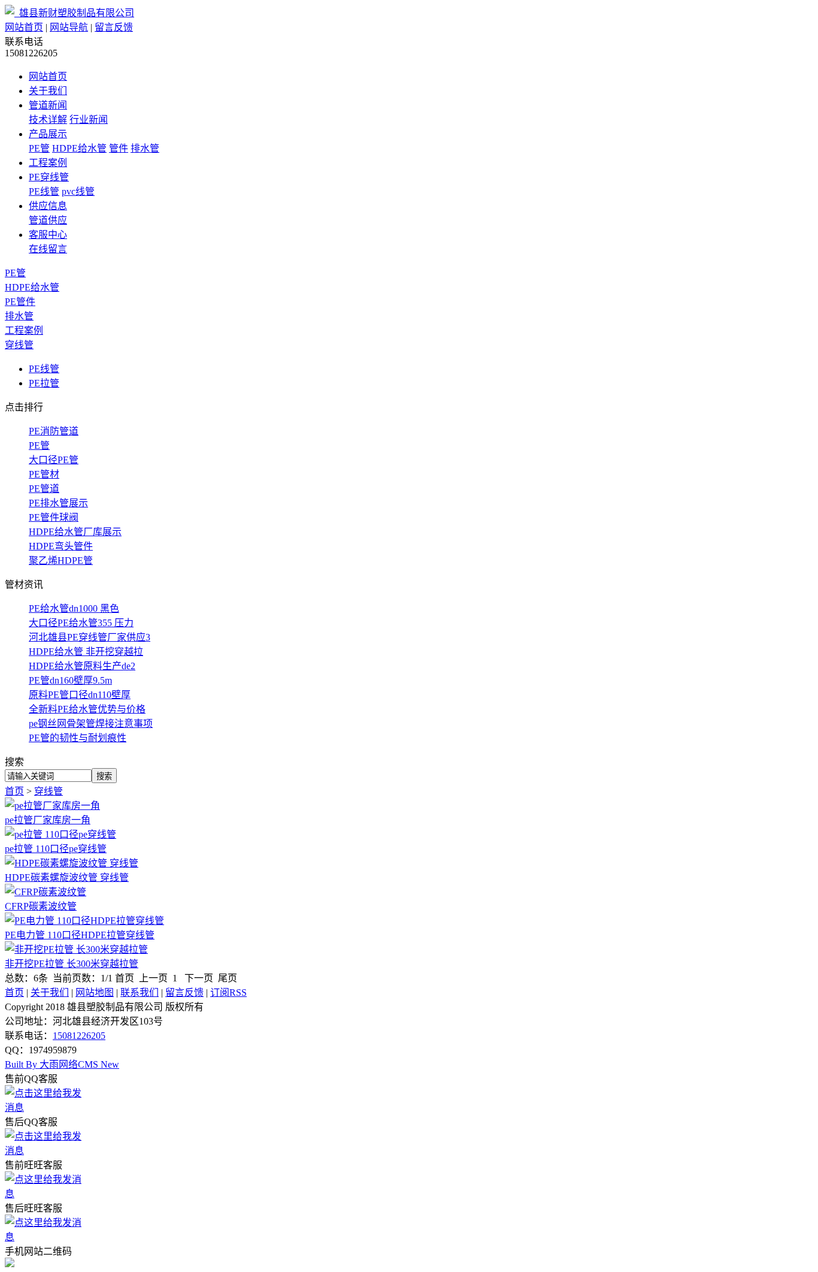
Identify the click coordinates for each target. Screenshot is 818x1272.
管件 (118, 148)
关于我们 (48, 91)
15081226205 (79, 1036)
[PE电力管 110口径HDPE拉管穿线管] (84, 921)
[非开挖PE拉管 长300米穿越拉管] (76, 949)
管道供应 (48, 220)
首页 (14, 791)
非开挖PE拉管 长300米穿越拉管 (71, 964)
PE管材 (44, 474)
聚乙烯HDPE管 (61, 560)
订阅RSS (228, 992)
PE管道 (44, 489)
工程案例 (48, 163)
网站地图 (94, 992)
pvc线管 (78, 191)
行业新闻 (88, 119)
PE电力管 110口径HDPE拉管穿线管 (79, 935)
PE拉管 (44, 383)
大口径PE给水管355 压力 (81, 623)
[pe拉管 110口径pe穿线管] (60, 834)
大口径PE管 (53, 460)
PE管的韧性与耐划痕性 (77, 738)
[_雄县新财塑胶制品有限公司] (69, 13)
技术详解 (48, 119)
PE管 (39, 148)
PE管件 (20, 302)
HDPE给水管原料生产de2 (82, 666)
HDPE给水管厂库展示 (75, 532)
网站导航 (69, 27)
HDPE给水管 (79, 148)
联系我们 (139, 992)
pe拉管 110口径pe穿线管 (56, 849)
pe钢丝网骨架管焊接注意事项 (91, 723)
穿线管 (19, 345)
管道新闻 (48, 105)
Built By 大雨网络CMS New (62, 1064)
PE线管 (44, 191)
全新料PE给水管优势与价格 (87, 709)
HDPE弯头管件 (61, 546)
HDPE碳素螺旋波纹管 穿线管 (67, 877)
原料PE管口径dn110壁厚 (80, 695)
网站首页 (24, 27)
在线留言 (48, 249)
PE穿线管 (49, 177)
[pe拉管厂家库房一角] (52, 805)
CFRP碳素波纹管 (41, 906)
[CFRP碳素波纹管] (45, 892)
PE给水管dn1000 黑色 (74, 608)
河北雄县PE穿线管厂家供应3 (89, 637)
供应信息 (48, 206)
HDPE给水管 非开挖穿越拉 (86, 651)
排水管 (145, 148)
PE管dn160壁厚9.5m (70, 680)
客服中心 (48, 234)
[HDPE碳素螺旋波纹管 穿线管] (71, 863)
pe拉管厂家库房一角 (47, 820)
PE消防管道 (53, 431)
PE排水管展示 (58, 503)
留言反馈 (114, 27)
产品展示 (48, 134)
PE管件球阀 (53, 517)
